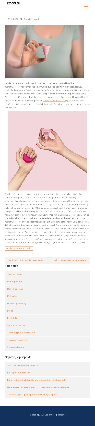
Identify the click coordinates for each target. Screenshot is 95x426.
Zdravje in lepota (32, 19)
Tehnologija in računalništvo (21, 333)
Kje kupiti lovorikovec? (18, 373)
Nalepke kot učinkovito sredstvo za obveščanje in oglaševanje (38, 387)
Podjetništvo (13, 318)
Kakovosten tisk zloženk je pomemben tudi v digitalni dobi (36, 380)
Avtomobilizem (15, 274)
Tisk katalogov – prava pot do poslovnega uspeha (32, 394)
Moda (10, 311)
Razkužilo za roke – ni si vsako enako (26, 260)
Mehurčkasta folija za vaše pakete (69, 260)
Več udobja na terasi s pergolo (23, 365)
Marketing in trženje (17, 303)
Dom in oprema (15, 289)
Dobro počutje (14, 281)
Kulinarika (12, 296)
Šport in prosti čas (16, 325)
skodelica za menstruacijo (18, 248)
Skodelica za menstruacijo (55, 101)
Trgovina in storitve (17, 340)
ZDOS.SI (13, 3)
